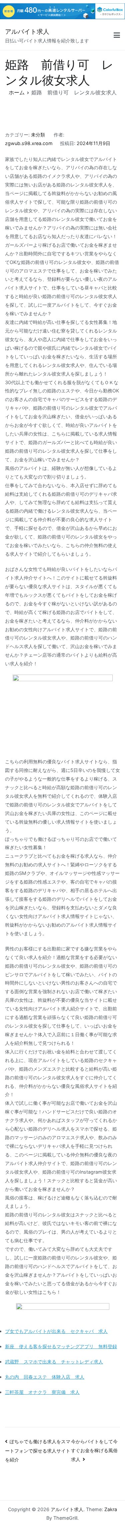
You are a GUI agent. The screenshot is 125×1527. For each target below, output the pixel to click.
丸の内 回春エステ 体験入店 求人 (44, 1377)
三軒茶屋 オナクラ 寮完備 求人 (42, 1392)
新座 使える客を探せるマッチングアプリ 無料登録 (61, 1346)
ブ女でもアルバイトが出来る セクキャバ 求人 (56, 1331)
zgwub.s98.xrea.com (29, 143)
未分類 (38, 134)
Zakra (110, 1509)
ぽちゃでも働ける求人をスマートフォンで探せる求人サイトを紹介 (37, 1450)
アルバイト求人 (27, 31)
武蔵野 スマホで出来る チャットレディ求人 (54, 1361)
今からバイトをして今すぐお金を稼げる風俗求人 (94, 1450)
